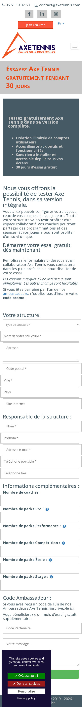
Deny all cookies (28, 683)
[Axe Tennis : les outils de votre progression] (28, 46)
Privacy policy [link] (26, 698)
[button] (42, 324)
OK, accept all (28, 675)
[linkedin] (42, 14)
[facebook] (29, 14)
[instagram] (56, 14)
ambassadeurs (15, 293)
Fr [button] (60, 23)
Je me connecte (35, 25)
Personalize (26, 691)
